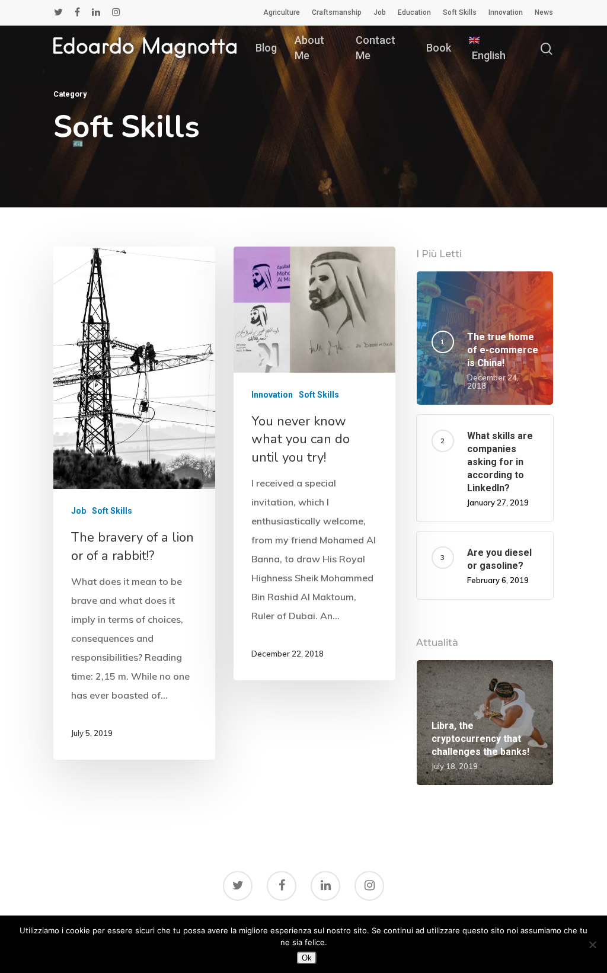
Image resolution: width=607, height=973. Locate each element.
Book (438, 47)
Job (379, 12)
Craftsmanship (337, 12)
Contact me (375, 47)
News (544, 12)
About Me (309, 47)
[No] (592, 944)
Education (414, 12)
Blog (266, 47)
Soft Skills (460, 12)
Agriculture (281, 12)
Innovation (505, 12)
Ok (307, 957)
